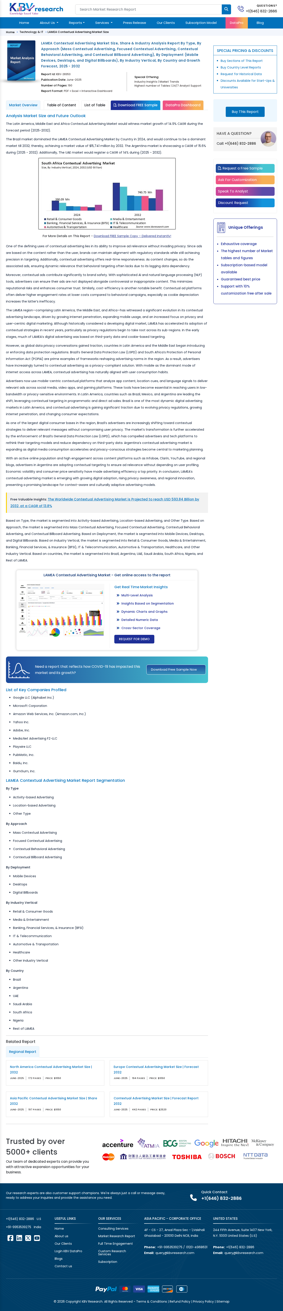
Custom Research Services (112, 1253)
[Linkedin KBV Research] (19, 1238)
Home (24, 22)
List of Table (94, 105)
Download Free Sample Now (174, 669)
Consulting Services (113, 1228)
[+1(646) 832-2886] (242, 8)
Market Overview (23, 105)
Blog (260, 22)
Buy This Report (245, 111)
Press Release (134, 22)
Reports (75, 22)
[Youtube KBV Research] (37, 1238)
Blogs (59, 1258)
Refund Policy (180, 1301)
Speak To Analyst (233, 191)
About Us (48, 22)
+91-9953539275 (18, 1227)
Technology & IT (31, 32)
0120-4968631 (196, 1247)
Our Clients (166, 22)
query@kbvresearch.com (174, 1253)
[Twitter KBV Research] (28, 1238)
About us (61, 1236)
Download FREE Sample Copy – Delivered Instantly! (132, 236)
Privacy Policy (203, 1301)
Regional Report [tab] (22, 1051)
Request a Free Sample (242, 168)
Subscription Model (201, 22)
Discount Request (233, 202)
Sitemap (222, 1301)
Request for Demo (134, 639)
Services (102, 22)
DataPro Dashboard (183, 105)
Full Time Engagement (115, 1243)
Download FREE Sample (137, 105)
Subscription (107, 1261)
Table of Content (61, 105)
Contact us (63, 1266)
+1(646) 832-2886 (261, 11)
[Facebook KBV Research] (10, 1238)
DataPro (236, 22)
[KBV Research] (36, 8)
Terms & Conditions (151, 1301)
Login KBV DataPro (68, 1251)
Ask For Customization (237, 179)
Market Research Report (116, 1236)
